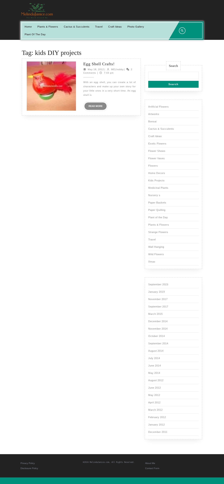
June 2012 (154, 387)
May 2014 (154, 373)
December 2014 (158, 321)
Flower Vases (156, 158)
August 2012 (155, 380)
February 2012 (157, 417)
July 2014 (154, 358)
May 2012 (154, 395)
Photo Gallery (135, 26)
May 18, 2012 (96, 69)
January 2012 (156, 424)
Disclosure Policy (29, 468)
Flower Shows (156, 151)
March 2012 (155, 409)
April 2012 (154, 402)
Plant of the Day (35, 34)
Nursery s (154, 195)
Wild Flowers (156, 254)
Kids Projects (156, 180)
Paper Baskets (157, 202)
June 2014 (154, 365)
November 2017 (158, 299)
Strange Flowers (158, 232)
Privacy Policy (27, 463)
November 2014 (158, 328)
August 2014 (155, 350)
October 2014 (156, 336)
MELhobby (117, 69)
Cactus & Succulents (77, 26)
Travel (99, 26)
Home (28, 26)
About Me (150, 463)
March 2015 (155, 314)
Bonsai (152, 121)
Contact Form (152, 468)
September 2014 (158, 343)
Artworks (153, 114)
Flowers (153, 165)
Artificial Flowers (158, 106)
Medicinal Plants (158, 187)
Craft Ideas (115, 26)
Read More (98, 107)
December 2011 (157, 432)
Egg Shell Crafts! (99, 64)
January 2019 (156, 291)
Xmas (151, 261)
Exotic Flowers (157, 143)
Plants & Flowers (47, 26)
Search (173, 66)
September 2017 (158, 306)
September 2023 (158, 284)
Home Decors (156, 173)
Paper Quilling (156, 210)
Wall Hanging (156, 246)
